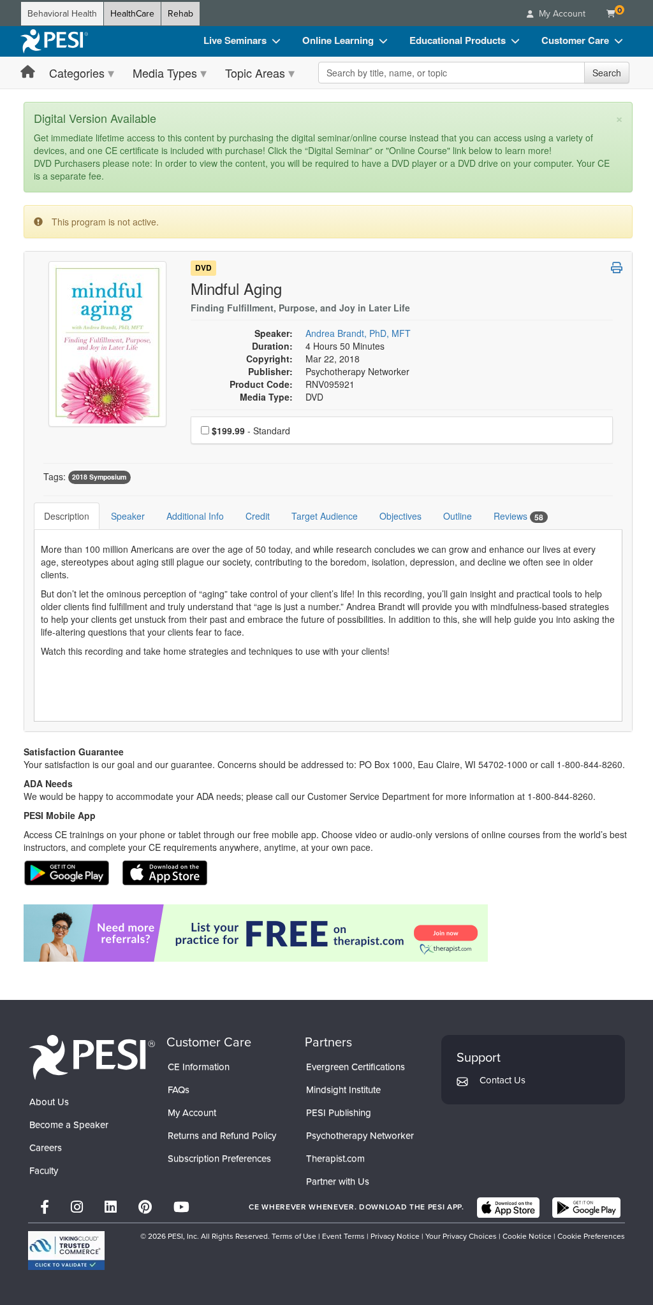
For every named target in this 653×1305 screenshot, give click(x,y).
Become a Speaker (68, 1125)
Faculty (43, 1171)
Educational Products (457, 40)
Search (606, 72)
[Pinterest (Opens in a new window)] (145, 1207)
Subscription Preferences (219, 1159)
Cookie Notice (527, 1236)
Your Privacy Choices (461, 1236)
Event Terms (343, 1236)
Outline (457, 516)
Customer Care (575, 40)
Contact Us (502, 1080)
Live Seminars (235, 40)
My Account (192, 1113)
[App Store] (508, 1207)
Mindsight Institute (343, 1090)
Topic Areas (255, 72)
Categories (77, 72)
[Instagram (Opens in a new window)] (77, 1207)
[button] (616, 267)
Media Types (165, 72)
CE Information (199, 1067)
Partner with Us (337, 1181)
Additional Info (195, 516)
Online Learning (338, 40)
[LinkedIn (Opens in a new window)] (110, 1207)
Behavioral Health (62, 13)
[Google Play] (586, 1207)
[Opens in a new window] (328, 933)
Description (66, 516)
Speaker (128, 516)
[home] (54, 41)
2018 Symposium (99, 477)
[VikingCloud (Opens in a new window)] (66, 1250)
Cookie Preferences (591, 1236)
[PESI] (92, 1057)
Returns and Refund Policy (222, 1136)
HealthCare (132, 13)
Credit (258, 516)
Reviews (518, 516)
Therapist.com (335, 1159)
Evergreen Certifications (355, 1067)
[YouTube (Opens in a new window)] (181, 1207)
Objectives (400, 516)
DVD (203, 268)
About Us (49, 1102)
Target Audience (324, 516)
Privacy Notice (395, 1236)
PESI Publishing (338, 1113)
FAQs (178, 1090)
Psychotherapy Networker (360, 1136)
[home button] (27, 72)
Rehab (180, 13)
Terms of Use (294, 1236)
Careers (45, 1148)
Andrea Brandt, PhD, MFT (358, 333)
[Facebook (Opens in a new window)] (44, 1207)
